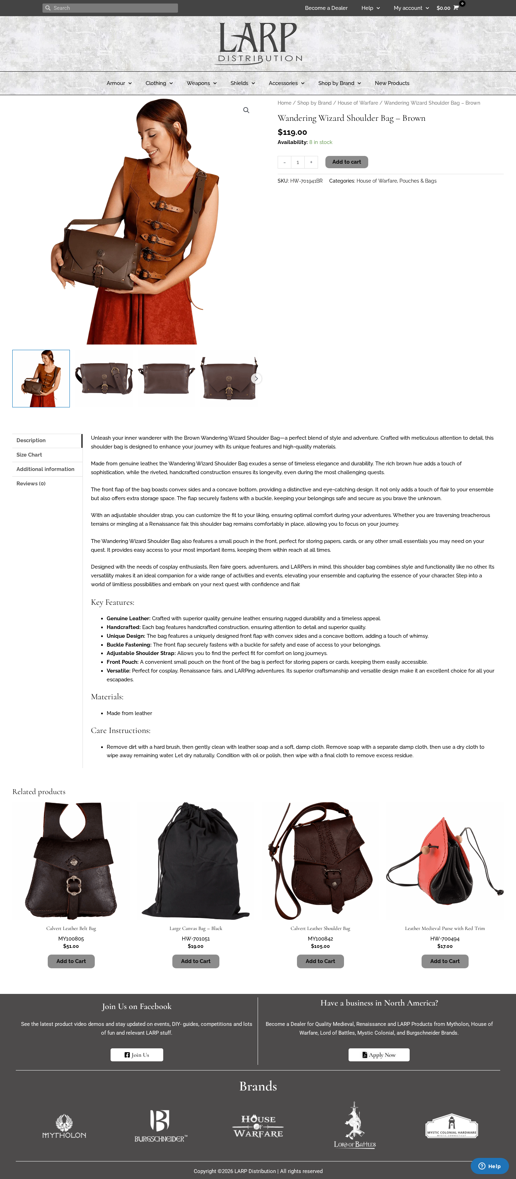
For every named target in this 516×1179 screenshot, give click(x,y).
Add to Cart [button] (196, 961)
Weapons (198, 83)
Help (367, 8)
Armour (116, 83)
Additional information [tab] (45, 469)
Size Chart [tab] (29, 455)
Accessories (283, 83)
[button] (246, 110)
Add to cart (346, 162)
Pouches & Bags (418, 181)
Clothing (156, 83)
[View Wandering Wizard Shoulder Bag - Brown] (41, 378)
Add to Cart (71, 961)
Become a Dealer (326, 8)
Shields (239, 83)
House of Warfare (358, 103)
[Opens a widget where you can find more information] (489, 1166)
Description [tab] (31, 440)
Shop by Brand (336, 83)
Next (256, 378)
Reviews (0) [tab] (31, 483)
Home (284, 103)
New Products (392, 83)
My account (408, 8)
